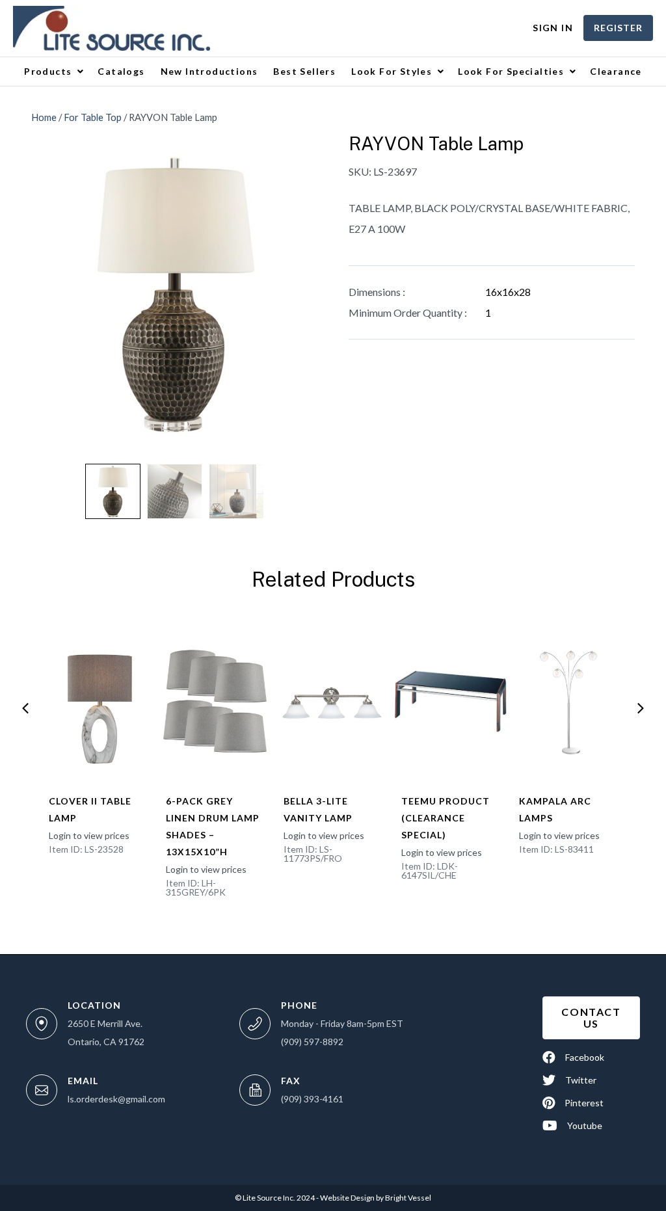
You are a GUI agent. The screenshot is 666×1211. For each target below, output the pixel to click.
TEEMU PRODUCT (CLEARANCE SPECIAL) (445, 817)
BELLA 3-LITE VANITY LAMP (318, 809)
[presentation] (25, 708)
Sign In (553, 27)
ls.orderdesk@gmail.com (116, 1098)
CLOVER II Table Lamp (90, 809)
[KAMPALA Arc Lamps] (568, 701)
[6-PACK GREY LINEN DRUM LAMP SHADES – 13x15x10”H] (215, 701)
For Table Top (93, 117)
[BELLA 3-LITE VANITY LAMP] (333, 701)
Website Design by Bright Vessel (375, 1198)
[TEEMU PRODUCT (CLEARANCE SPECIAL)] (451, 701)
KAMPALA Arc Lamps (555, 809)
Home (44, 117)
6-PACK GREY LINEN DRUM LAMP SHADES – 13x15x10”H (213, 826)
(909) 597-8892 (312, 1041)
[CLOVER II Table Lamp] (98, 701)
